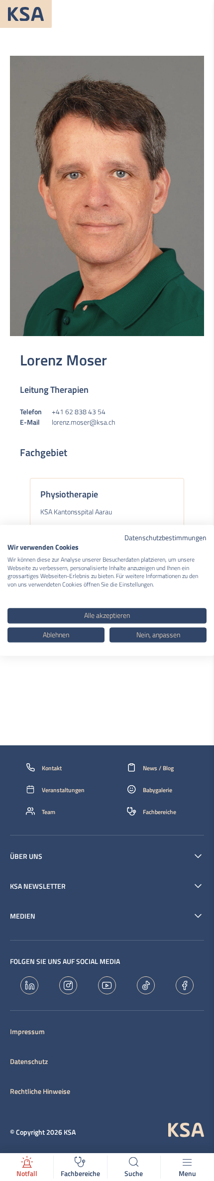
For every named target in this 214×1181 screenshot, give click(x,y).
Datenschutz (29, 1061)
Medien (22, 916)
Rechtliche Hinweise (40, 1091)
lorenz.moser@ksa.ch (83, 422)
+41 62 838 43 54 (79, 411)
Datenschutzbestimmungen (165, 537)
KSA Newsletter (38, 886)
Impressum (27, 1032)
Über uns (26, 856)
